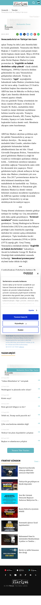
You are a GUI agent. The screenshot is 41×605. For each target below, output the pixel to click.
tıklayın (21, 356)
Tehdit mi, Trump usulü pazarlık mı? (16, 425)
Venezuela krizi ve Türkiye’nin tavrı (14, 12)
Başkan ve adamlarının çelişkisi (14, 451)
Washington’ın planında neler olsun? (16, 399)
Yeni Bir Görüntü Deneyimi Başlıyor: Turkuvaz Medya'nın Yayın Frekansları (29, 507)
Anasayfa (4, 10)
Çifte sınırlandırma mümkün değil (15, 433)
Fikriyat (11, 595)
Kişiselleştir (19, 323)
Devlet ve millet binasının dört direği (29, 560)
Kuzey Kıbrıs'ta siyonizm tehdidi (28, 519)
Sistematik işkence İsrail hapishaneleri (28, 533)
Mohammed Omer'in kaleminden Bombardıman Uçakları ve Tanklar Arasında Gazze (29, 548)
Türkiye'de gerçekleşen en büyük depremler (28, 492)
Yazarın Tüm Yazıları (20, 460)
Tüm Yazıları (34, 16)
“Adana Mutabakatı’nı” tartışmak (15, 390)
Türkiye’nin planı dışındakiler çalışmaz (17, 442)
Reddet (20, 330)
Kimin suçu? (6, 407)
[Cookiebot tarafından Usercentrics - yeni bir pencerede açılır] (24, 273)
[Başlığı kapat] (37, 273)
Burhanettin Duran (24, 24)
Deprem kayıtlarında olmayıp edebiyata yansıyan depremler (27, 479)
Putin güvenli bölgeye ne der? (13, 416)
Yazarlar (15, 10)
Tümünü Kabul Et (20, 317)
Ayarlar (31, 310)
